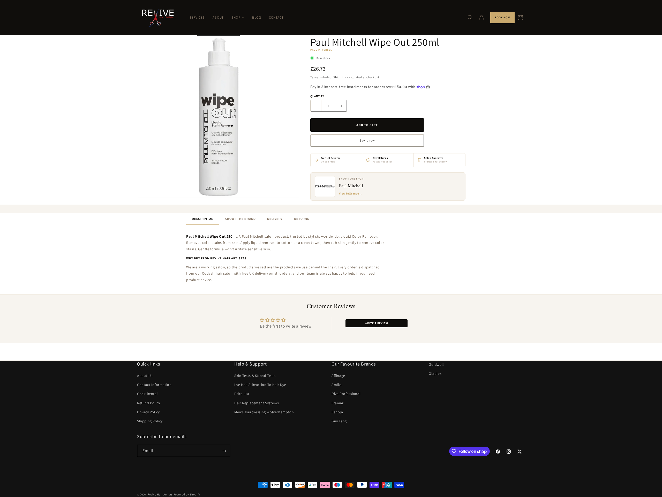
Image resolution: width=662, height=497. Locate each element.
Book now (502, 17)
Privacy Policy (148, 412)
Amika (337, 384)
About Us (145, 375)
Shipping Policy (150, 421)
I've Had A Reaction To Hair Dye (260, 384)
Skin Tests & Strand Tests (255, 375)
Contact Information (154, 384)
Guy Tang (339, 421)
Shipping (340, 77)
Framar (338, 403)
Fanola (337, 412)
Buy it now (367, 140)
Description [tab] (202, 218)
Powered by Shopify (187, 494)
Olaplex (435, 373)
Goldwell (436, 364)
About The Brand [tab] (240, 218)
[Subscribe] (224, 451)
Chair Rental (147, 394)
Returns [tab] (301, 218)
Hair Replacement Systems (256, 403)
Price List (242, 394)
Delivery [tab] (275, 218)
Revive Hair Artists (160, 494)
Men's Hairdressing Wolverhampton (264, 412)
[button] (470, 17)
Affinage (338, 375)
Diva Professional (346, 394)
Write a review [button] (376, 323)
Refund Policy (148, 403)
